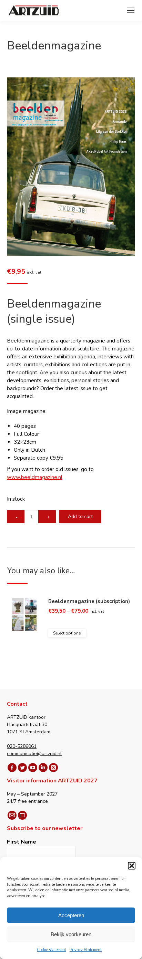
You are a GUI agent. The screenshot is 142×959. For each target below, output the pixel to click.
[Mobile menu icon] (130, 10)
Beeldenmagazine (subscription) (89, 601)
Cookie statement (51, 949)
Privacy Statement (86, 949)
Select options (67, 633)
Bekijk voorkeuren (71, 934)
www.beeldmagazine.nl (34, 477)
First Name (21, 842)
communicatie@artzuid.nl (34, 753)
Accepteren (71, 915)
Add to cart (80, 516)
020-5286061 (22, 746)
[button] (131, 865)
